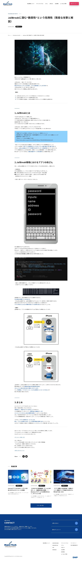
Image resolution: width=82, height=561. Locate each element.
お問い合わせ (55, 523)
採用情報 (63, 551)
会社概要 (63, 549)
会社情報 (56, 3)
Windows (55, 549)
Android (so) (55, 545)
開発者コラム (19, 26)
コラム (46, 3)
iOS (53, 547)
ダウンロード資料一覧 (19, 437)
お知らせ (51, 3)
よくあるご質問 (63, 3)
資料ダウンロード (74, 3)
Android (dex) (56, 543)
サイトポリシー (74, 543)
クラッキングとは (39, 3)
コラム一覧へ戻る (40, 505)
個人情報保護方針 (74, 545)
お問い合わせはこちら (19, 450)
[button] (23, 456)
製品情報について (30, 3)
